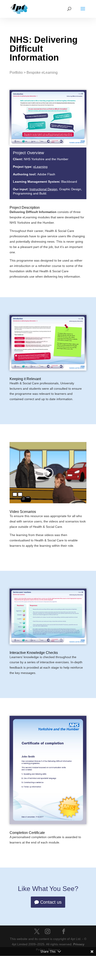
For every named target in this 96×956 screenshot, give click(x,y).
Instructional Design (43, 189)
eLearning (40, 166)
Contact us (51, 902)
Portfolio (16, 72)
